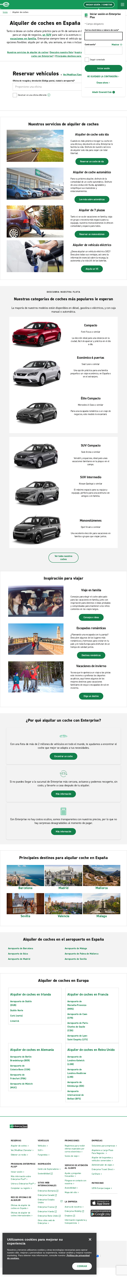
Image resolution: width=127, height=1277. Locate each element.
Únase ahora (102, 82)
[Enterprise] (4, 4)
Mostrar (115, 44)
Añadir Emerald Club (102, 92)
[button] (122, 4)
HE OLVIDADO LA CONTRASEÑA (102, 76)
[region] (49, 1254)
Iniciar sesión (103, 68)
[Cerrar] (90, 1239)
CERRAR (82, 1266)
